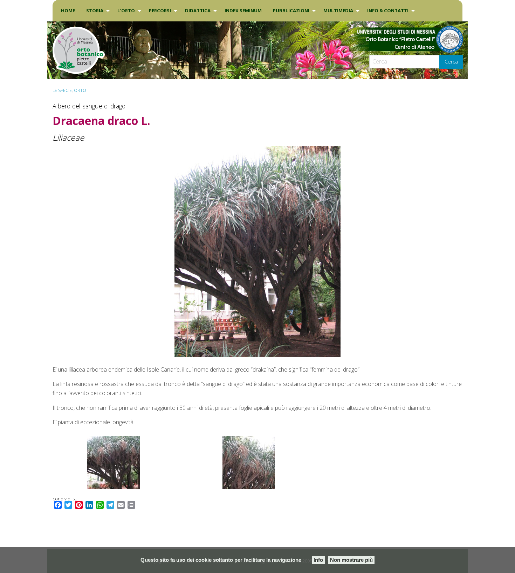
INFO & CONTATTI (387, 10)
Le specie (62, 90)
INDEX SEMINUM (243, 10)
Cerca (451, 61)
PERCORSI (160, 10)
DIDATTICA (198, 10)
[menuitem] (68, 11)
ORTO (80, 90)
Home (68, 10)
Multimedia (338, 10)
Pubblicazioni (291, 10)
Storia (94, 10)
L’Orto (126, 10)
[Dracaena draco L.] (257, 251)
